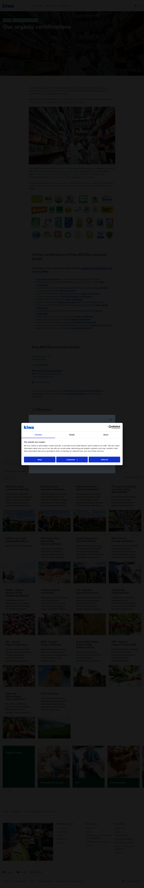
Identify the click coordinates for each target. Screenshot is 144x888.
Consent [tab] (38, 435)
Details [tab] (72, 435)
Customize (70, 460)
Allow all (104, 460)
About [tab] (105, 435)
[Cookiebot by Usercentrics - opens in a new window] (110, 427)
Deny (40, 460)
